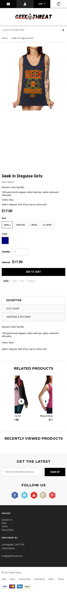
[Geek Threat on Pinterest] (51, 495)
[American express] (20, 586)
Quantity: (6, 252)
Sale (4, 579)
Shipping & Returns (18, 317)
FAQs (4, 523)
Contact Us (7, 520)
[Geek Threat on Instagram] (42, 495)
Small (7, 225)
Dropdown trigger (25, 4)
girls (15, 280)
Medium (20, 225)
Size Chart (13, 308)
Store (12, 579)
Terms (5, 526)
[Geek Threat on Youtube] (33, 495)
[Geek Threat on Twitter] (23, 495)
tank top (31, 280)
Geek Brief (39, 579)
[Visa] (5, 586)
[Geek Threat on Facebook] (15, 495)
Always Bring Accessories (37, 416)
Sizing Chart (7, 530)
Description (13, 300)
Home (5, 38)
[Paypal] (27, 586)
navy (22, 280)
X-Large (47, 225)
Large (33, 225)
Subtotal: (6, 262)
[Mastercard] (12, 586)
